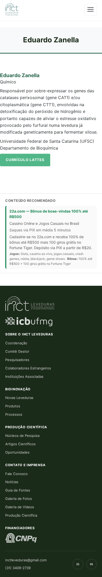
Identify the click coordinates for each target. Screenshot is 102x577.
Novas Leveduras (19, 398)
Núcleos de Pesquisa (22, 435)
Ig (78, 564)
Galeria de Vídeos (19, 507)
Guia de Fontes (17, 490)
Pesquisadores (17, 360)
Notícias (11, 482)
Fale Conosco (16, 474)
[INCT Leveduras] (11, 9)
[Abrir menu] (90, 9)
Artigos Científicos (20, 444)
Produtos (12, 406)
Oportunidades (17, 452)
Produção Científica (21, 515)
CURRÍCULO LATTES (25, 160)
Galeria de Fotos (18, 498)
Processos (13, 414)
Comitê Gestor (17, 351)
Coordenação (16, 343)
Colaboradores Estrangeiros (28, 368)
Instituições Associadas (24, 376)
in (91, 564)
